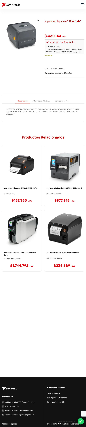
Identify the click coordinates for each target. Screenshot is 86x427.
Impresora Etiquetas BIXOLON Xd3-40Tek (21, 188)
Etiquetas (68, 73)
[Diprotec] (11, 5)
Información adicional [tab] (41, 101)
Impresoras (59, 73)
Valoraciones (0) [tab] (61, 101)
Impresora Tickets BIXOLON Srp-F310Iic (62, 253)
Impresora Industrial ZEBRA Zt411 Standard (64, 188)
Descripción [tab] (22, 101)
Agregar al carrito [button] (21, 175)
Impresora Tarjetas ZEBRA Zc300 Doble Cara (20, 254)
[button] (38, 20)
